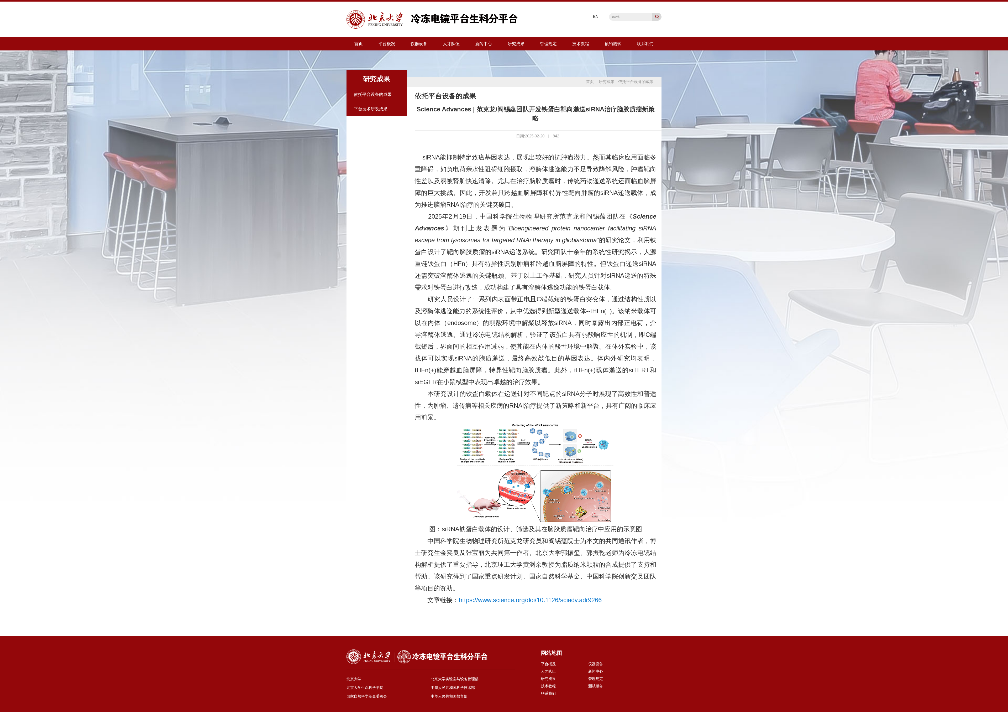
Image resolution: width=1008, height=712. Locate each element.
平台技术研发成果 (370, 109)
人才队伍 (451, 44)
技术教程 (580, 44)
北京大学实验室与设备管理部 (455, 679)
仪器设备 (419, 44)
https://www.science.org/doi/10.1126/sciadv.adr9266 (530, 599)
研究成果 (516, 44)
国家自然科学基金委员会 (366, 696)
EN (595, 16)
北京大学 (353, 679)
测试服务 (595, 686)
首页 (358, 44)
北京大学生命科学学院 (364, 687)
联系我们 (645, 44)
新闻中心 (483, 44)
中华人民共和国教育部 (449, 696)
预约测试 (613, 44)
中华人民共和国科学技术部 (453, 687)
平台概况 (386, 44)
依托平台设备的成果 (373, 94)
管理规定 (548, 44)
